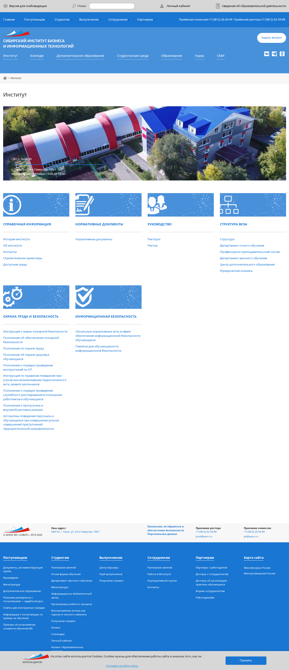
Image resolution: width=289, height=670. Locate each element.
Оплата (55, 627)
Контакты (10, 252)
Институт (10, 55)
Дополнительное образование (80, 55)
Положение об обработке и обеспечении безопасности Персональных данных (165, 530)
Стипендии (58, 634)
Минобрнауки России (257, 567)
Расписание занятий (63, 567)
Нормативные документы (99, 224)
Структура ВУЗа (233, 224)
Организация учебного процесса (71, 604)
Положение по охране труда (23, 348)
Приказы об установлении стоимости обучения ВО (19, 626)
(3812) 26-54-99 (22, 159)
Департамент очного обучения (242, 245)
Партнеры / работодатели (211, 567)
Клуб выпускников (110, 574)
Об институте (12, 245)
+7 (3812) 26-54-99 (220, 19)
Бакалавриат (11, 577)
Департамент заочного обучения (243, 258)
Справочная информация (27, 224)
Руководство (160, 224)
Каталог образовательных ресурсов (67, 649)
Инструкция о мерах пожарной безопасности (35, 331)
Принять (246, 660)
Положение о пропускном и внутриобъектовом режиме (23, 408)
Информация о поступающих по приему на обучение (23, 616)
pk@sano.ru (251, 536)
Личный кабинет (61, 640)
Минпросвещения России (259, 573)
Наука (199, 55)
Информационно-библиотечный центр (71, 595)
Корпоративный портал (162, 580)
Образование (171, 55)
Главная (9, 19)
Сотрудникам (118, 19)
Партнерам (145, 19)
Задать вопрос (271, 37)
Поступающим (34, 19)
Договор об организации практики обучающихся (211, 582)
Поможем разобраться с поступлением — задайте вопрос (23, 599)
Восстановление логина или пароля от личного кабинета (68, 612)
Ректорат (154, 239)
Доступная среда (15, 264)
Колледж (37, 55)
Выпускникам (89, 19)
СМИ (220, 55)
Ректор (153, 245)
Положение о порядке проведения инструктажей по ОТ (28, 367)
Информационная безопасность (106, 316)
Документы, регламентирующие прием (23, 569)
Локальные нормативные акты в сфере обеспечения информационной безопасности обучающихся (107, 336)
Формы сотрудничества (210, 591)
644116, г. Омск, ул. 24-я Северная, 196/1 (75, 531)
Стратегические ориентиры (22, 258)
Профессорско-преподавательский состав (250, 252)
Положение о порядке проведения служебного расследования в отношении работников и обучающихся (32, 395)
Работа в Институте (159, 574)
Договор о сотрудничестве (212, 574)
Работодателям (205, 597)
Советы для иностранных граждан (24, 607)
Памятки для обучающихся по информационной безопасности (98, 348)
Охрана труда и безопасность (30, 316)
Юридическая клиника (236, 271)
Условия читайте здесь (122, 666)
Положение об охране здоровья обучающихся (26, 357)
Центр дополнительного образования (247, 264)
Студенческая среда (133, 55)
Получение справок (63, 621)
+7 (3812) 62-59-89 (273, 19)
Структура (227, 239)
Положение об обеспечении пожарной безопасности (31, 340)
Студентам (62, 19)
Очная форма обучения (66, 574)
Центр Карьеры (109, 567)
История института (16, 239)
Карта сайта (253, 557)
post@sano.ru (204, 536)
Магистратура (11, 584)
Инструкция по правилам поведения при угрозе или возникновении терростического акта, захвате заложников (34, 380)
